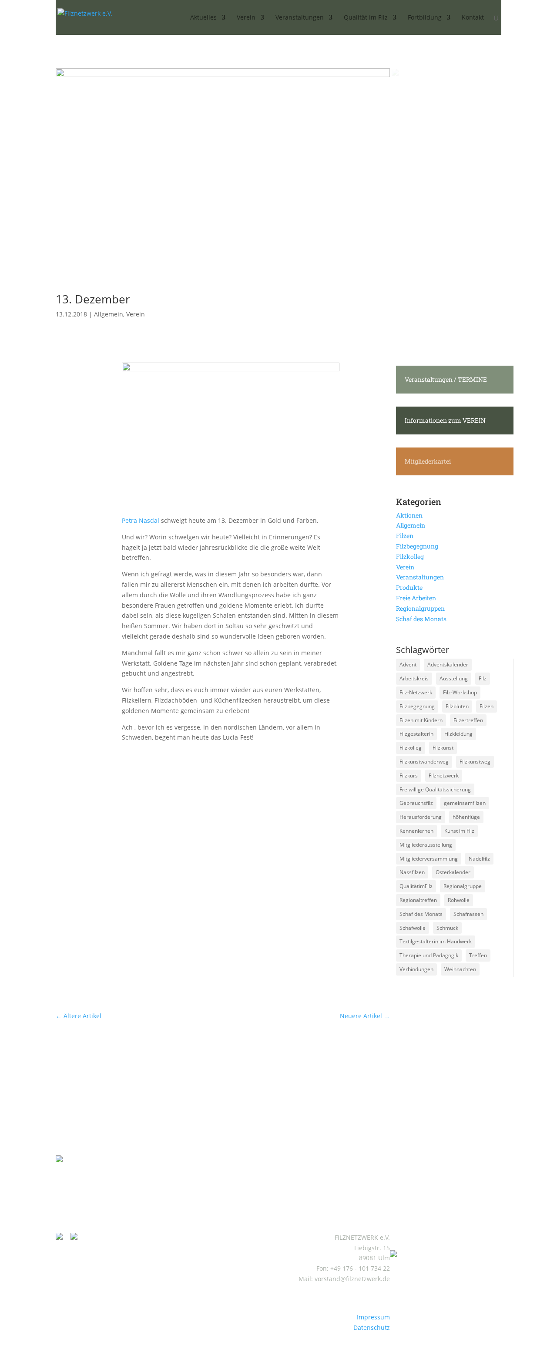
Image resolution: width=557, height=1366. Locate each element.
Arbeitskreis (414, 678)
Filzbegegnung (417, 546)
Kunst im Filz (459, 830)
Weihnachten (460, 969)
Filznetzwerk (444, 775)
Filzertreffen (468, 720)
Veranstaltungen (420, 577)
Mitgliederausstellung (425, 844)
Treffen (478, 955)
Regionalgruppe (462, 886)
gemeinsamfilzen (465, 803)
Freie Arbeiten (416, 598)
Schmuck (447, 928)
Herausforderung (420, 817)
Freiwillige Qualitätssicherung (435, 789)
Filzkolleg (410, 556)
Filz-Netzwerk (415, 692)
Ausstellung (454, 678)
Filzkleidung (458, 733)
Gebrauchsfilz (416, 803)
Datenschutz (371, 1327)
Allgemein (108, 314)
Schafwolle (412, 928)
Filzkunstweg (475, 761)
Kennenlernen (416, 830)
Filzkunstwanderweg (424, 761)
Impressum (373, 1317)
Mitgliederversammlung (428, 858)
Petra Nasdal (140, 520)
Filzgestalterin (416, 733)
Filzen (404, 536)
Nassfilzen (412, 872)
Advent (407, 664)
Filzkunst (443, 747)
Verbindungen (416, 969)
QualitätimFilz (416, 886)
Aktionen (409, 515)
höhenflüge (466, 817)
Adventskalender (447, 664)
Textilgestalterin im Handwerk (435, 941)
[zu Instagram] (62, 1237)
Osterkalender (453, 872)
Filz (483, 678)
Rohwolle (459, 900)
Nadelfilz (479, 858)
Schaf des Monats (421, 619)
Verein (135, 314)
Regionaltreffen (418, 900)
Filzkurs (408, 775)
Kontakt (473, 17)
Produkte (409, 587)
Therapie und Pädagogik (428, 955)
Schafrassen (468, 914)
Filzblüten (457, 706)
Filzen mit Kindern (421, 720)
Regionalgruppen (420, 608)
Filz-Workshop (460, 692)
